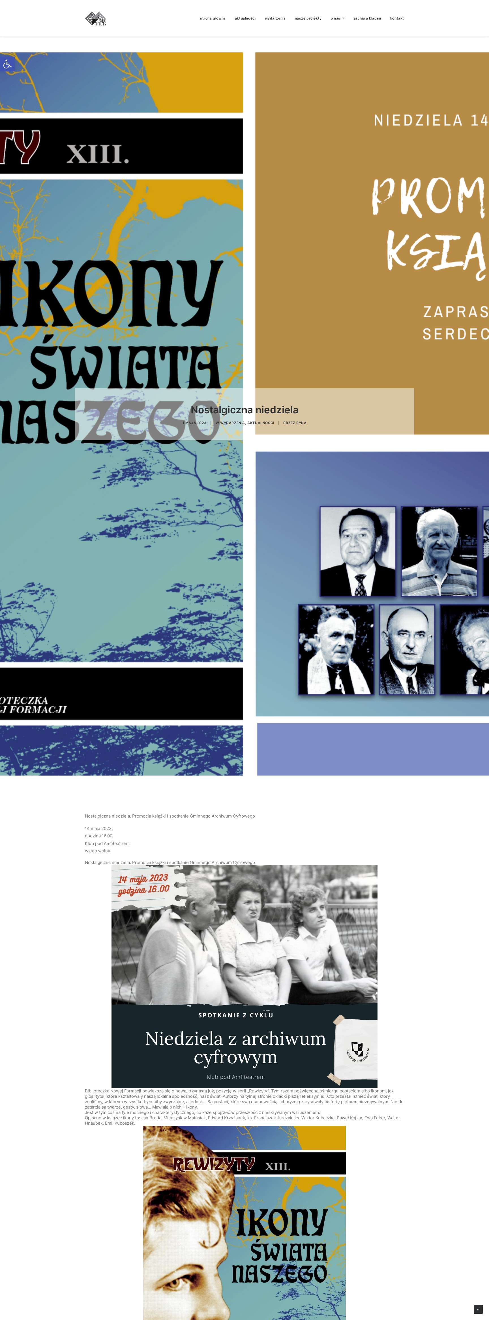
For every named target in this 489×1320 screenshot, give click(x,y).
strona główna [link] (213, 18)
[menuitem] (215, 18)
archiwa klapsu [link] (367, 18)
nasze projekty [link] (308, 18)
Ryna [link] (301, 423)
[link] (7, 64)
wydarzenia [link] (275, 18)
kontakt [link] (397, 18)
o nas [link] (335, 18)
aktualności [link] (245, 18)
